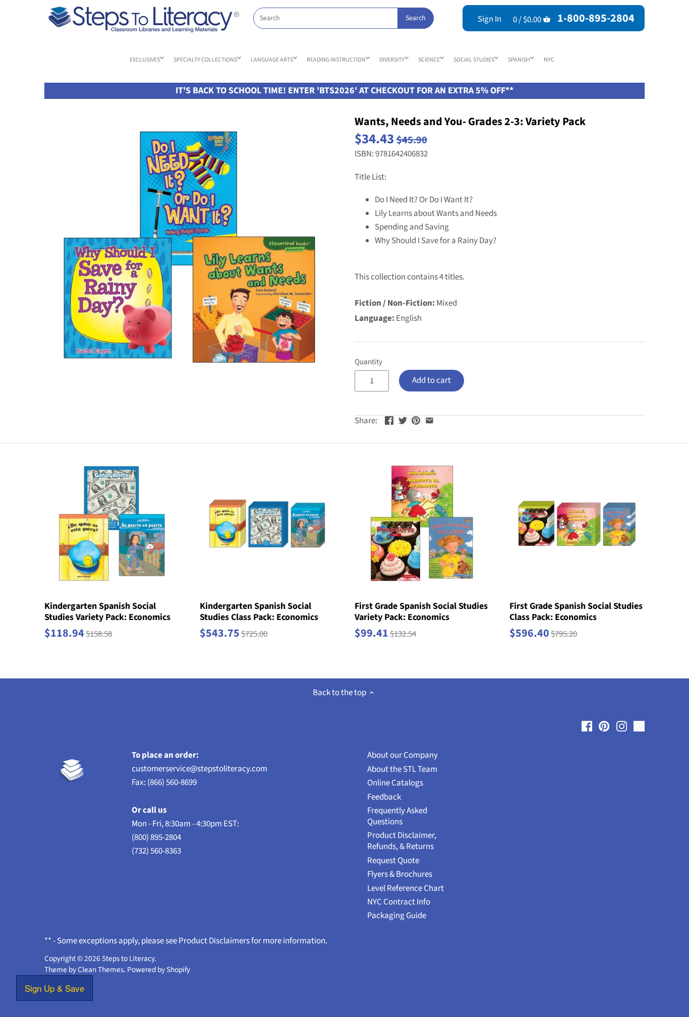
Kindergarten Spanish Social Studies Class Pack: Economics (259, 611)
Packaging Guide (396, 916)
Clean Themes (101, 969)
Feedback (384, 797)
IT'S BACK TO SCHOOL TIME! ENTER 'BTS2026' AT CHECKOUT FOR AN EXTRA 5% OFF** (344, 90)
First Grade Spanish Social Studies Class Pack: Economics (576, 611)
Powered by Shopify (158, 969)
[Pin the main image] (416, 420)
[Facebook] (587, 725)
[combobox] (343, 18)
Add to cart (431, 380)
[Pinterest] (604, 725)
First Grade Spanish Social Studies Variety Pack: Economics (421, 611)
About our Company (402, 755)
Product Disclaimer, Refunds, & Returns (401, 841)
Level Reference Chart (405, 888)
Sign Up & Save (54, 988)
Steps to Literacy (128, 958)
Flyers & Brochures (399, 874)
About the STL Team (402, 769)
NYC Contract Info (398, 902)
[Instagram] (621, 725)
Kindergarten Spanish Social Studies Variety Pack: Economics (107, 611)
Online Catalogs (395, 783)
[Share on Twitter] (402, 420)
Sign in (489, 19)
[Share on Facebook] (389, 420)
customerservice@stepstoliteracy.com (199, 769)
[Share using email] (429, 420)
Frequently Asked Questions (397, 816)
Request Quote (393, 861)
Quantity (368, 361)
